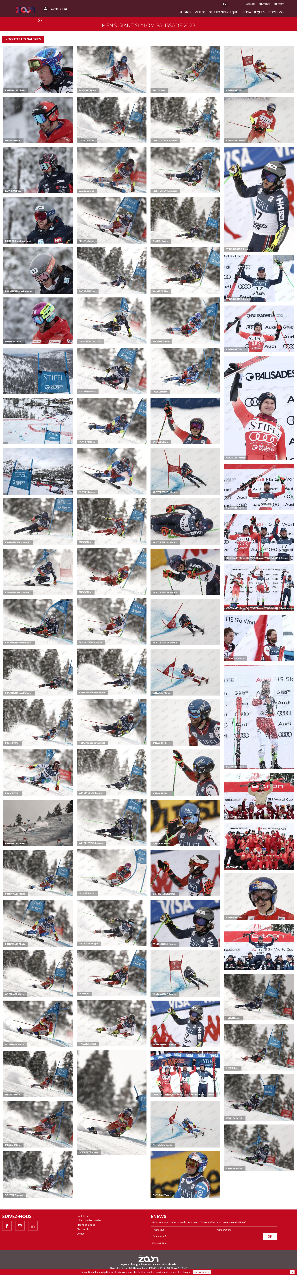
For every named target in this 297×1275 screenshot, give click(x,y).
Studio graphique (223, 12)
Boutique (264, 4)
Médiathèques (253, 12)
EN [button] (224, 4)
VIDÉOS (200, 12)
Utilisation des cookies (89, 1220)
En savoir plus (201, 1272)
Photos (185, 12)
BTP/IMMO (276, 12)
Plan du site (83, 1229)
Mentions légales (86, 1225)
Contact (81, 1234)
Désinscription (159, 1243)
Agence (250, 4)
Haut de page (84, 1216)
